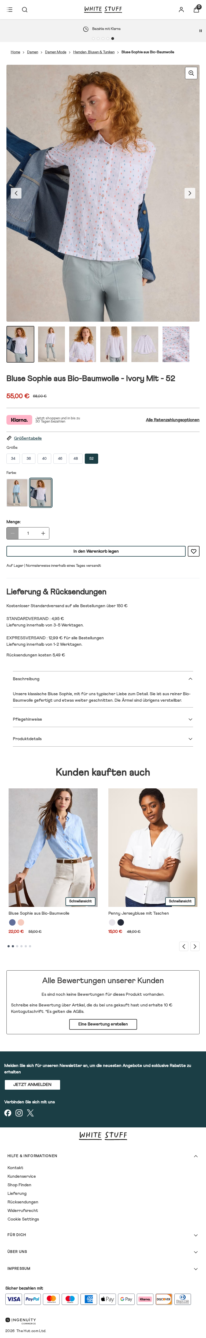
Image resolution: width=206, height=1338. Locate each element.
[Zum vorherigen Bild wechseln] (16, 193)
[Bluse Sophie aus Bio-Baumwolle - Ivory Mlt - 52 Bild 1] (20, 344)
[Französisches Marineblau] (120, 922)
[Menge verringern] (13, 533)
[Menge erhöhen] (43, 533)
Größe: (12, 448)
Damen (32, 52)
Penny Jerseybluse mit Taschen (138, 913)
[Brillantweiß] (112, 922)
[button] (103, 438)
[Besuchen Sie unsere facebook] (7, 1112)
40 (44, 459)
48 (75, 459)
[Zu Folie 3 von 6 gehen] (17, 946)
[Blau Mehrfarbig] (12, 922)
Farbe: (11, 473)
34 (13, 459)
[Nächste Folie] (195, 946)
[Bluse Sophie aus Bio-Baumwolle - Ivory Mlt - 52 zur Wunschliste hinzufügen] (193, 551)
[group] (103, 193)
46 (60, 459)
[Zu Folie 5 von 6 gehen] (26, 946)
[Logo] (103, 9)
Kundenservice (22, 1176)
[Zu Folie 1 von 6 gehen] (9, 946)
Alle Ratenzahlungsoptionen (173, 420)
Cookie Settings (23, 1219)
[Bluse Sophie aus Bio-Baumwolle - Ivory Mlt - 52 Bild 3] (83, 344)
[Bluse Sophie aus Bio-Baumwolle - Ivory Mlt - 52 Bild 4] (114, 344)
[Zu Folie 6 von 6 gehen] (30, 946)
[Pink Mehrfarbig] (21, 922)
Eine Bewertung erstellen (103, 1024)
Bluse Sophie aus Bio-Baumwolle (39, 913)
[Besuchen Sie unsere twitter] (30, 1112)
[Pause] (200, 30)
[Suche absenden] (24, 9)
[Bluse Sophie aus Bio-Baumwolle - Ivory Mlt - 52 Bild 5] (145, 344)
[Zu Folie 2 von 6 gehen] (13, 946)
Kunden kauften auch (103, 773)
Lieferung (17, 1193)
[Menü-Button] (9, 9)
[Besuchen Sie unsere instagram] (19, 1112)
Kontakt (15, 1168)
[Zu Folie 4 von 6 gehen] (21, 946)
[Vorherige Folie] (183, 946)
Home (15, 52)
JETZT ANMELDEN (32, 1084)
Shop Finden (19, 1185)
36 (29, 459)
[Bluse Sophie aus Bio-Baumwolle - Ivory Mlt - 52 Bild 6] (176, 344)
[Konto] (181, 9)
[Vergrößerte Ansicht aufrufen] (191, 73)
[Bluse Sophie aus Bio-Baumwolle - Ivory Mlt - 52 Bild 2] (51, 344)
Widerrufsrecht (23, 1210)
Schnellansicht (80, 901)
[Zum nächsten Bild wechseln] (190, 193)
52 (91, 459)
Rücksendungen (23, 1202)
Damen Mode (55, 52)
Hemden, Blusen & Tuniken (94, 52)
